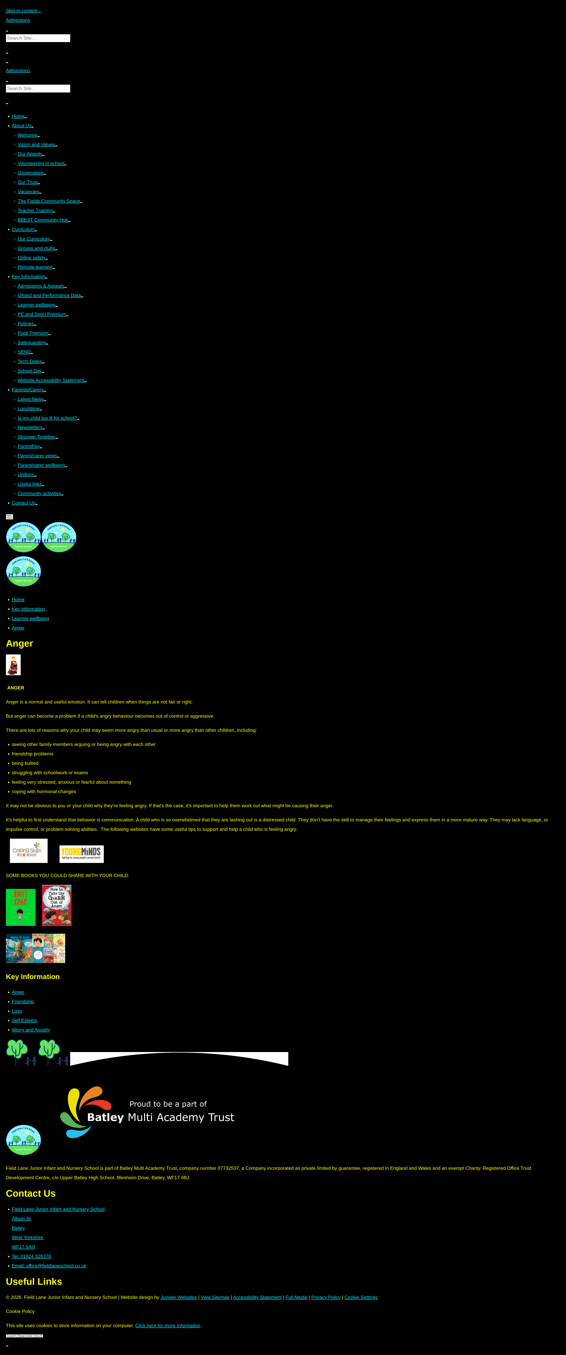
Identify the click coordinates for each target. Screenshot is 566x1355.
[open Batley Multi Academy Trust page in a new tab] (148, 1154)
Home (18, 599)
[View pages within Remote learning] (54, 268)
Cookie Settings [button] (361, 1297)
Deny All (38, 1336)
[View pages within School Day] (43, 372)
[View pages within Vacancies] (40, 193)
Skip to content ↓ (23, 10)
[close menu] (7, 62)
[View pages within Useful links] (43, 485)
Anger (18, 627)
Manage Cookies (25, 1336)
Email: (49, 1265)
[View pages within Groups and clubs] (56, 249)
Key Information (28, 609)
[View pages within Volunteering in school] (65, 164)
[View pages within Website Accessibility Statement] (85, 381)
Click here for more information (167, 1325)
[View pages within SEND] (32, 353)
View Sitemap (215, 1297)
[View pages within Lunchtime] (41, 410)
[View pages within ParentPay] (41, 447)
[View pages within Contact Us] (36, 504)
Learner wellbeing (30, 618)
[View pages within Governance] (45, 174)
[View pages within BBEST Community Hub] (69, 221)
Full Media (296, 1297)
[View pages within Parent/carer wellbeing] (66, 466)
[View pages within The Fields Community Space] (81, 202)
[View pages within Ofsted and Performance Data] (82, 296)
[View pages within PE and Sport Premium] (67, 315)
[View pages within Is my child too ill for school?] (78, 419)
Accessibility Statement (257, 1297)
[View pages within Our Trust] (39, 183)
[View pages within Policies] (35, 325)
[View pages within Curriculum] (36, 230)
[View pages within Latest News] (45, 400)
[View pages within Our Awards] (43, 155)
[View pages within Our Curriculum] (51, 240)
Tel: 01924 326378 (31, 1256)
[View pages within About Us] (32, 127)
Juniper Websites (179, 1297)
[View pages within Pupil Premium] (49, 334)
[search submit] (7, 31)
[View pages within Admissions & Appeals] (65, 287)
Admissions (18, 20)
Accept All (11, 1336)
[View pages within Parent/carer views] (58, 457)
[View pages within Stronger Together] (57, 438)
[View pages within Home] (25, 117)
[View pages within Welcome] (38, 136)
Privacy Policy (326, 1297)
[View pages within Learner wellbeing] (56, 306)
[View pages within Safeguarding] (47, 344)
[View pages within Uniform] (35, 476)
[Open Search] (7, 53)
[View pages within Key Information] (46, 278)
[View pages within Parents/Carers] (45, 391)
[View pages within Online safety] (46, 259)
